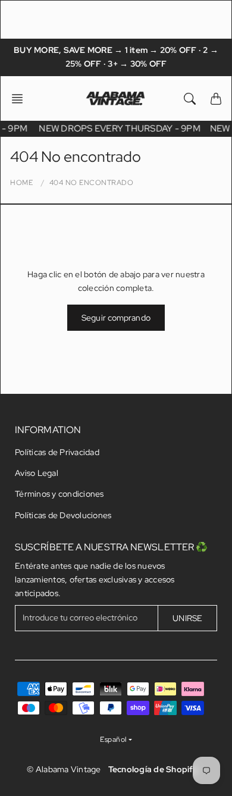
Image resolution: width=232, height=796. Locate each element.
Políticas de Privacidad (57, 452)
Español (113, 739)
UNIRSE (187, 618)
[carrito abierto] (216, 99)
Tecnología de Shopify (153, 769)
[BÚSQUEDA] (190, 99)
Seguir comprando (116, 317)
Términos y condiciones (59, 493)
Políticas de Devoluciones (63, 515)
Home (21, 182)
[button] (21, 98)
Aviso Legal (36, 473)
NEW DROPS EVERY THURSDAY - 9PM (120, 128)
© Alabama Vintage (64, 769)
